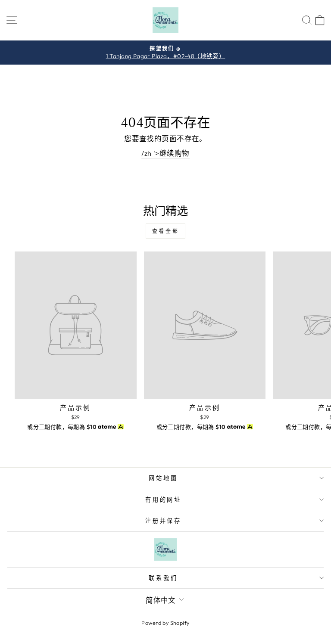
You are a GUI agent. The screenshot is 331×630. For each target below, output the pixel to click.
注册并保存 (163, 520)
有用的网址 (163, 499)
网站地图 (163, 478)
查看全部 (165, 231)
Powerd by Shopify (165, 622)
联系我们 (163, 577)
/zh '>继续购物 (165, 153)
